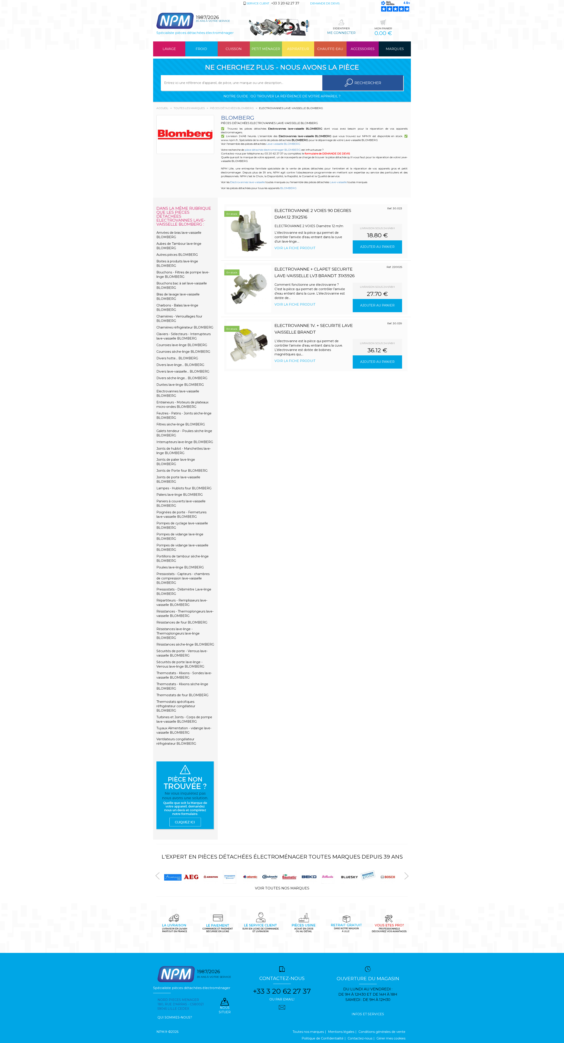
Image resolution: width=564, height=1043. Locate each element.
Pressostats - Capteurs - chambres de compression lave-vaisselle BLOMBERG (183, 578)
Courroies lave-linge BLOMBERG (181, 345)
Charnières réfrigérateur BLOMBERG (184, 327)
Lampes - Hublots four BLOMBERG (184, 488)
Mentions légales (341, 1032)
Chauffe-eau (330, 49)
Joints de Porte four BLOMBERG (182, 471)
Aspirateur (298, 49)
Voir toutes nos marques (282, 888)
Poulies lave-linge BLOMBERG (180, 567)
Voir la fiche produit (295, 248)
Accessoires (363, 49)
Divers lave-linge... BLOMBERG (180, 365)
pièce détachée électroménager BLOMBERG (273, 149)
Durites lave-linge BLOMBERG (180, 385)
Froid (201, 49)
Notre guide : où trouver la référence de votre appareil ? (282, 96)
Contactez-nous (360, 1038)
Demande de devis (325, 3)
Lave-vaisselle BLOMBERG (283, 143)
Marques (395, 49)
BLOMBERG (288, 188)
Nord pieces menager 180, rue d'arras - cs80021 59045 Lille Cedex (181, 1004)
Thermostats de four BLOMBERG (182, 695)
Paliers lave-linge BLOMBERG (179, 495)
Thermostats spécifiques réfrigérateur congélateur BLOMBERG (175, 706)
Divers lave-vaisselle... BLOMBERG (182, 371)
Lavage (169, 49)
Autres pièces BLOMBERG (177, 255)
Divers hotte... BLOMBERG (177, 358)
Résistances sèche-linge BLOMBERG (185, 644)
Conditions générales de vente (381, 1032)
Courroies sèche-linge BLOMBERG (183, 352)
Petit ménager (266, 49)
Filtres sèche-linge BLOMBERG (180, 424)
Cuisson (234, 49)
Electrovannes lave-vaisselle (247, 182)
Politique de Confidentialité (322, 1038)
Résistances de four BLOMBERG (181, 622)
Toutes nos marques (308, 1032)
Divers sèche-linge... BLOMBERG (181, 378)
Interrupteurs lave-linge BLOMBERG (184, 442)
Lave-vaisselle (338, 182)
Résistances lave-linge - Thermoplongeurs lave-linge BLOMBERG (178, 633)
